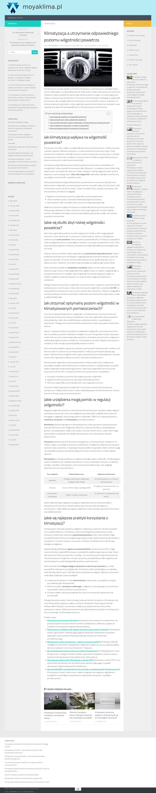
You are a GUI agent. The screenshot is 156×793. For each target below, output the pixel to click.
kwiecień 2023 (14, 255)
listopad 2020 (14, 396)
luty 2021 (13, 381)
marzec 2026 (14, 216)
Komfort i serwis (134, 50)
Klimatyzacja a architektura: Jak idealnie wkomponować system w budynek (77, 629)
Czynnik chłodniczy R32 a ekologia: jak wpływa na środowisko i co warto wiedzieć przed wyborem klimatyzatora (22, 87)
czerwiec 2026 (14, 206)
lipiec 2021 (13, 357)
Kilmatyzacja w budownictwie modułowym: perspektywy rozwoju (55, 715)
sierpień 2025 (14, 225)
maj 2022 (13, 308)
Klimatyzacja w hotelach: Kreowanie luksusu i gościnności (23, 778)
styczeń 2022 (14, 328)
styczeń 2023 (14, 269)
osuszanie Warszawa (134, 125)
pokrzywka (11, 143)
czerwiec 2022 (14, 303)
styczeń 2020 (14, 445)
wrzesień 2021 (15, 347)
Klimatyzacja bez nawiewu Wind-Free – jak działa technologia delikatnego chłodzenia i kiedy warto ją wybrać (22, 107)
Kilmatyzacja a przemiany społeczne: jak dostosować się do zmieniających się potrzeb (106, 715)
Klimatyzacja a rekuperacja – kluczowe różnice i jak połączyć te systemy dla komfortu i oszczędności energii (137, 192)
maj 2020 (13, 425)
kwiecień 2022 (14, 313)
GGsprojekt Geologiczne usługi (18, 122)
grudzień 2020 (14, 391)
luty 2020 (13, 440)
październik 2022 (15, 284)
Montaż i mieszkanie (135, 60)
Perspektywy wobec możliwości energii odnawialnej (136, 218)
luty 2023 (13, 264)
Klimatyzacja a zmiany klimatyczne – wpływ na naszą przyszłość (73, 642)
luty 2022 (13, 323)
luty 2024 (13, 245)
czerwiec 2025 (14, 235)
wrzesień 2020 (15, 406)
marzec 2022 (14, 318)
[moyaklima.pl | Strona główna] (34, 7)
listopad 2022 (14, 279)
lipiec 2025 (13, 230)
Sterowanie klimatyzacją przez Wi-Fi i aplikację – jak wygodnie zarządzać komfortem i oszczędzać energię (21, 77)
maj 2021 (13, 367)
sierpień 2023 (14, 250)
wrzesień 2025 (15, 220)
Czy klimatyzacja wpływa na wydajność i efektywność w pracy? (137, 103)
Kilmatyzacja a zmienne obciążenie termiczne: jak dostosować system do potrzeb (20, 137)
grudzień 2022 (14, 274)
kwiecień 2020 (14, 430)
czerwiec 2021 (14, 362)
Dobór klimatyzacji (135, 40)
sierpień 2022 (14, 294)
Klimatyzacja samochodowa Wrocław (62, 620)
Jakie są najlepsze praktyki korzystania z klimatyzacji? (69, 128)
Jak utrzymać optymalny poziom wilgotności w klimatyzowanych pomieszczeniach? (80, 123)
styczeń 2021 (14, 386)
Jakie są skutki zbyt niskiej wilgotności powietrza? (68, 120)
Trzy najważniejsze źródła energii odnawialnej (136, 319)
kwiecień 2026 (14, 211)
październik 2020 (15, 401)
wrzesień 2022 (15, 289)
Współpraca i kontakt (15, 18)
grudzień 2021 (14, 332)
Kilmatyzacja (49, 24)
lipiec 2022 (13, 298)
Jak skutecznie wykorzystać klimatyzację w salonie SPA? (70, 660)
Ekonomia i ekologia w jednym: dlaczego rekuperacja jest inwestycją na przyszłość (81, 715)
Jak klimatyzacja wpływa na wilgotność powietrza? (68, 117)
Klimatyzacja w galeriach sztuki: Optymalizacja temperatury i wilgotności (137, 295)
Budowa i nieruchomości (137, 35)
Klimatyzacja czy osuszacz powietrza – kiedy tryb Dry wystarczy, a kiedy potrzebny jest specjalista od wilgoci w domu (22, 97)
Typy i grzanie (133, 65)
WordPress (14, 791)
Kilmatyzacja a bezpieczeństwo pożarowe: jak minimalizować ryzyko (27, 782)
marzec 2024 (14, 240)
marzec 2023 (14, 259)
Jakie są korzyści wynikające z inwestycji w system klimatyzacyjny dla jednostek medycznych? (22, 128)
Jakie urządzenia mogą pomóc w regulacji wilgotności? (69, 126)
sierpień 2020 (14, 410)
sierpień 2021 (14, 352)
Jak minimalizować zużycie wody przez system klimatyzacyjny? (72, 651)
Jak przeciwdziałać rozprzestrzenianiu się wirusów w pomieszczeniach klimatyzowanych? (83, 669)
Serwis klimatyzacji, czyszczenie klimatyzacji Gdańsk (22, 775)
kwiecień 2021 (14, 371)
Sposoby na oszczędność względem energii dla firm (135, 244)
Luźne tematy (133, 55)
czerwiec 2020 (14, 420)
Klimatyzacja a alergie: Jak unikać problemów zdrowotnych (137, 79)
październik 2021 (15, 342)
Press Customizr (29, 791)
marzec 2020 (14, 435)
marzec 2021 (14, 376)
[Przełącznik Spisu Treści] (107, 113)
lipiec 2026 (13, 201)
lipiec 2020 (13, 415)
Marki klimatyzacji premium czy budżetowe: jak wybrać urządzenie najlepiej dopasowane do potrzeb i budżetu (22, 67)
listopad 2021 (14, 337)
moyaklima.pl (54, 46)
